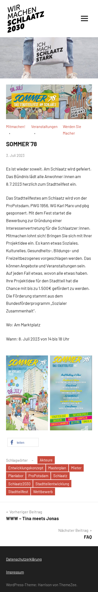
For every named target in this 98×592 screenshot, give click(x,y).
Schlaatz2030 (19, 483)
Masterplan (57, 468)
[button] (23, 442)
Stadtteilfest (18, 491)
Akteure (46, 460)
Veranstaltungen (44, 126)
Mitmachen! (15, 126)
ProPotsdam (38, 475)
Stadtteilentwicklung (52, 483)
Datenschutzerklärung (24, 559)
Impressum (15, 572)
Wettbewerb (43, 491)
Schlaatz (60, 475)
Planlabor (15, 475)
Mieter (76, 468)
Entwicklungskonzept (25, 468)
